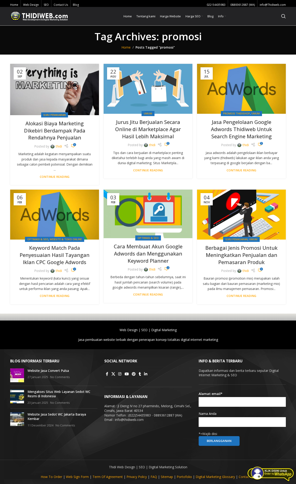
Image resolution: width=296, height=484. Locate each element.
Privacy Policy (136, 477)
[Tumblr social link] (140, 374)
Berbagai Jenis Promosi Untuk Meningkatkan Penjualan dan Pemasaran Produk (241, 254)
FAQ (154, 477)
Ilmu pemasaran (54, 115)
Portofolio (184, 477)
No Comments (60, 377)
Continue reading (54, 177)
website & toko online (66, 239)
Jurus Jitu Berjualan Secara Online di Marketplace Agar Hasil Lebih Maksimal (148, 129)
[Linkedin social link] (146, 374)
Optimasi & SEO (37, 239)
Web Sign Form (77, 477)
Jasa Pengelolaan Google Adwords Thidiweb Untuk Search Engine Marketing (241, 129)
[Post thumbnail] (17, 375)
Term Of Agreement (107, 477)
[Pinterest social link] (133, 374)
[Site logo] (39, 16)
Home (126, 47)
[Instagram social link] (120, 374)
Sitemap (167, 477)
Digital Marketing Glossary (215, 477)
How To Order (51, 477)
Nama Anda (207, 413)
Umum (148, 113)
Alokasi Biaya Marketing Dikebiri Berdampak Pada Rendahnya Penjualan (54, 130)
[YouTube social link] (126, 374)
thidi (59, 146)
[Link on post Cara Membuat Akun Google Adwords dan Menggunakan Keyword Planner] (148, 214)
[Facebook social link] (107, 374)
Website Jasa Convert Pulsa (48, 370)
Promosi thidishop (236, 113)
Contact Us (247, 477)
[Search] (283, 16)
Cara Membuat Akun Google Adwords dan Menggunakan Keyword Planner (148, 253)
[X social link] (113, 374)
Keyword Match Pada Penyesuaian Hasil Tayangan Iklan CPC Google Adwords (54, 254)
